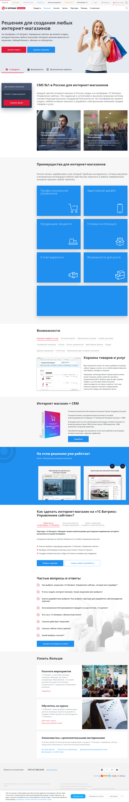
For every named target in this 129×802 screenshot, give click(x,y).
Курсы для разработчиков (52, 723)
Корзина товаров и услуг (48, 338)
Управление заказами (46, 344)
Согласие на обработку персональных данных (74, 784)
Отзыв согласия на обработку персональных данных (76, 786)
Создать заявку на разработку (82, 563)
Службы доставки (105, 338)
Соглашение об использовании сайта (102, 789)
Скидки (108, 344)
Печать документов (75, 344)
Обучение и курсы (49, 721)
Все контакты (52, 770)
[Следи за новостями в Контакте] (102, 770)
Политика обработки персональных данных (73, 789)
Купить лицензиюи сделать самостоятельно (93, 524)
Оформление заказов (86, 338)
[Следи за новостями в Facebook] (107, 770)
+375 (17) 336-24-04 (35, 769)
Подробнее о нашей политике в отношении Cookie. (34, 799)
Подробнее (78, 439)
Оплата (61, 344)
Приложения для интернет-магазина (83, 351)
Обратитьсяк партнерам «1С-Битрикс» (48, 524)
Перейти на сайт (58, 492)
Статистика (60, 351)
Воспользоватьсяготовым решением (70, 524)
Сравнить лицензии (41, 50)
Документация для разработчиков (93, 749)
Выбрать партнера (50, 563)
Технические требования (67, 749)
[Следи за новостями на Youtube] (117, 770)
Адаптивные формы (94, 344)
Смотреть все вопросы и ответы (55, 644)
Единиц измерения (45, 351)
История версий (48, 749)
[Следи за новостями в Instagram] (112, 770)
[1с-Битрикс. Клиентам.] (9, 8)
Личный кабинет (68, 338)
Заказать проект (13, 50)
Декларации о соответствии (52, 752)
